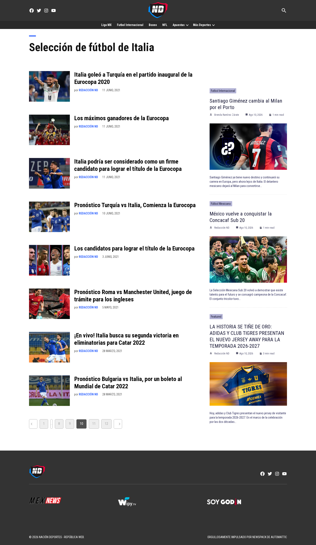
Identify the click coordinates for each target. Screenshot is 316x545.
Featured (216, 316)
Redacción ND (88, 90)
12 (106, 424)
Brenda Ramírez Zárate (226, 114)
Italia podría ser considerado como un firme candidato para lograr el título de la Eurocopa (128, 165)
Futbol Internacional (130, 25)
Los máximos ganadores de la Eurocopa (121, 118)
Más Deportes (202, 25)
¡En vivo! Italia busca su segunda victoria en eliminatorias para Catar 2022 (126, 339)
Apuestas (179, 25)
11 (94, 424)
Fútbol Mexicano (221, 203)
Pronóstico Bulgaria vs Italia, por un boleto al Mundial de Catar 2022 (128, 382)
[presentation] (187, 25)
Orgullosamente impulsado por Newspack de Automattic (247, 537)
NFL (164, 25)
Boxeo (153, 25)
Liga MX (106, 25)
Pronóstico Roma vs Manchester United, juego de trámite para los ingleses (133, 295)
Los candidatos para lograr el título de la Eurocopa (134, 248)
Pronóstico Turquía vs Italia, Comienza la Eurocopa (135, 205)
